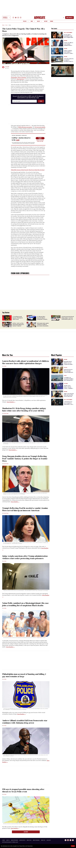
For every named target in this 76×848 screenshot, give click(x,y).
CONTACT (3, 840)
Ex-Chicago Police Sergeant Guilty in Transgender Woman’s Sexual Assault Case (42, 318)
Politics (24, 21)
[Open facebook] (13, 17)
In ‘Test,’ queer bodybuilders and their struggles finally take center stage (69, 36)
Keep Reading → (11, 402)
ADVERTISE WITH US (22, 840)
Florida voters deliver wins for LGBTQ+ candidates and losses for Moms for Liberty (68, 388)
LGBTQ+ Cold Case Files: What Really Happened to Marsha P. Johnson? (18, 324)
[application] (62, 70)
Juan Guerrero (20, 79)
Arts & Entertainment (68, 32)
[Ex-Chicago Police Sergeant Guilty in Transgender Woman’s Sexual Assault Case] (31, 317)
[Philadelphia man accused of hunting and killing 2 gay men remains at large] (25, 694)
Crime (10, 25)
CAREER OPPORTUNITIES (14, 840)
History (45, 21)
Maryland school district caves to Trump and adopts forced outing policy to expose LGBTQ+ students (68, 365)
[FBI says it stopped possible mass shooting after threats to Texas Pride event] (25, 809)
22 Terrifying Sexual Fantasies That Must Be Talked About (18, 318)
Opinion (51, 21)
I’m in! (41, 101)
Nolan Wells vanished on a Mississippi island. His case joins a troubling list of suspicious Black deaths (25, 604)
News (32, 21)
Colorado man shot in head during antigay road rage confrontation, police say (67, 318)
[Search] (63, 17)
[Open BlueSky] (16, 17)
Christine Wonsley (39, 637)
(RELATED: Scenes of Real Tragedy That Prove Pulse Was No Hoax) (28, 170)
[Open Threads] (18, 17)
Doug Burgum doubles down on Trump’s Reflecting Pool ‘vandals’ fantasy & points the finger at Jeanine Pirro (24, 458)
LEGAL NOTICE (49, 840)
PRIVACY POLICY (29, 840)
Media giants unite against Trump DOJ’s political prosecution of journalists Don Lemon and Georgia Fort (43, 325)
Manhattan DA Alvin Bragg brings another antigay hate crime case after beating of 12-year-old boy (24, 409)
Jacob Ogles (7, 66)
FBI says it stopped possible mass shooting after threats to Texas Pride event (23, 790)
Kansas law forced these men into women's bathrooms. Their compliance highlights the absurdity (68, 373)
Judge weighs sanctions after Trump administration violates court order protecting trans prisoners (25, 557)
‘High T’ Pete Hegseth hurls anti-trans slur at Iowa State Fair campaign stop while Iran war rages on (69, 396)
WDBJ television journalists (25, 127)
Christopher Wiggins (6, 413)
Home (3, 25)
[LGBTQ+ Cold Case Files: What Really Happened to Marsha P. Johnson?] (7, 324)
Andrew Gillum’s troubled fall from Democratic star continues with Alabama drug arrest (24, 721)
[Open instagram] (20, 17)
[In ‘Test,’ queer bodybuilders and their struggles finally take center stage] (57, 34)
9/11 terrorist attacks (40, 127)
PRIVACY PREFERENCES (36, 840)
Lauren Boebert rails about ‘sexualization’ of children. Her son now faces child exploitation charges (25, 362)
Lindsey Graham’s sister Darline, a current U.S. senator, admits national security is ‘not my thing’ (68, 54)
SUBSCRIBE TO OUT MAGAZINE (5, 17)
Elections (66, 383)
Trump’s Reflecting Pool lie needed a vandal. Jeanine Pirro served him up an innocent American (25, 509)
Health (38, 21)
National (65, 40)
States (65, 375)
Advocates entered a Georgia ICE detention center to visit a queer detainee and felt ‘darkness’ (68, 62)
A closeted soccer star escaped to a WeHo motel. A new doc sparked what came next (68, 404)
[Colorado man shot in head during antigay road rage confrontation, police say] (56, 317)
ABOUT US (8, 840)
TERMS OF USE (43, 840)
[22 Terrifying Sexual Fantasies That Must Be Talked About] (7, 317)
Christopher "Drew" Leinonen (18, 77)
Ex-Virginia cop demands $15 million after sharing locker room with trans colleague (68, 380)
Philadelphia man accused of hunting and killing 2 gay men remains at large (24, 675)
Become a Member (40, 138)
